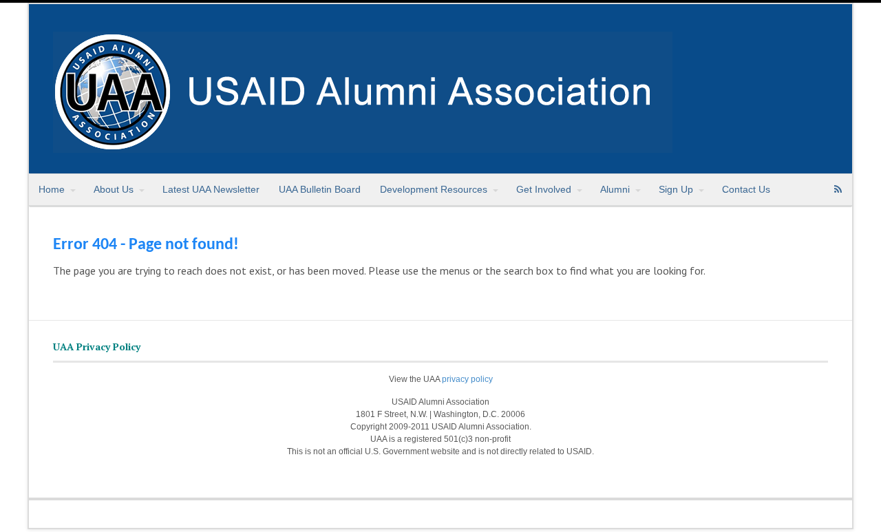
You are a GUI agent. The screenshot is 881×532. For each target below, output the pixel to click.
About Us (114, 189)
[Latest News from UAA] (362, 145)
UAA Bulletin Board (320, 189)
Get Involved (543, 189)
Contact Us (746, 189)
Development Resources (433, 189)
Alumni (615, 189)
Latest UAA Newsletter (210, 189)
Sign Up (676, 189)
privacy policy (467, 379)
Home (52, 189)
